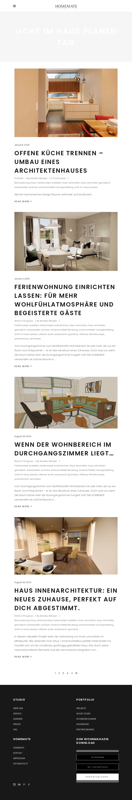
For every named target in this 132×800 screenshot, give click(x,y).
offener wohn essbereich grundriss (58, 334)
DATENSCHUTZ (20, 763)
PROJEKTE (81, 708)
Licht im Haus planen (86, 187)
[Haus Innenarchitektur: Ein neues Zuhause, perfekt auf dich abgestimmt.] (66, 546)
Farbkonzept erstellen (49, 182)
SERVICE (17, 713)
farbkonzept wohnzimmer (54, 325)
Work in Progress (23, 320)
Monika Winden (38, 178)
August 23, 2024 (22, 436)
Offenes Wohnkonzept (91, 334)
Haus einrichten (71, 182)
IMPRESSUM (19, 758)
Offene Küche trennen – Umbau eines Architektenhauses (59, 162)
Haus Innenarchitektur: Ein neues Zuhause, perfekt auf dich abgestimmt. (66, 599)
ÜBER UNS (18, 708)
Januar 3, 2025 (22, 278)
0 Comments (58, 178)
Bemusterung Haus (25, 182)
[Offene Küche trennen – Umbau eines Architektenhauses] (66, 103)
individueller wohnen (26, 187)
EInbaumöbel (44, 620)
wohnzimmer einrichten (27, 338)
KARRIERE (18, 718)
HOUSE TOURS (83, 713)
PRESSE (17, 724)
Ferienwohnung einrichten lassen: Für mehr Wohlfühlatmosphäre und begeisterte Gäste (64, 300)
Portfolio (19, 178)
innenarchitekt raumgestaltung (56, 187)
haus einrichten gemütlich (95, 182)
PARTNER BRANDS (85, 729)
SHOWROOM (82, 724)
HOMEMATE (18, 747)
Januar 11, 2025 (22, 144)
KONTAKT (17, 753)
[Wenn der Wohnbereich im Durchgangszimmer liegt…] (66, 403)
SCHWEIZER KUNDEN (86, 718)
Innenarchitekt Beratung (64, 329)
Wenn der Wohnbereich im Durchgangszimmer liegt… (64, 448)
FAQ (15, 729)
